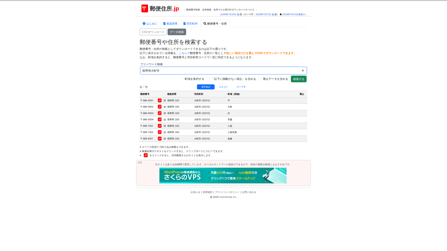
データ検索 (177, 32)
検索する (298, 79)
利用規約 (207, 192)
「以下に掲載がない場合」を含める (233, 79)
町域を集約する (194, 79)
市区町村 (192, 23)
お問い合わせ (249, 192)
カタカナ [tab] (223, 86)
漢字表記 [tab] (205, 86)
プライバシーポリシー (227, 192)
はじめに (151, 23)
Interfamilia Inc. (228, 197)
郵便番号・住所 (216, 23)
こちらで (184, 53)
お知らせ (195, 192)
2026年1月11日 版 (265, 14)
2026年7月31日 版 (229, 14)
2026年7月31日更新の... (294, 14)
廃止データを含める (275, 79)
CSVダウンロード (153, 32)
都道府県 (172, 23)
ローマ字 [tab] (241, 86)
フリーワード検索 (151, 64)
